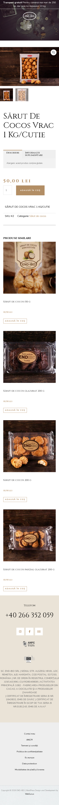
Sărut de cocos (37, 216)
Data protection (29, 763)
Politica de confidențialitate (29, 751)
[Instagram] (20, 631)
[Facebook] (29, 631)
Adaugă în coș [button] (15, 321)
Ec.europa (29, 757)
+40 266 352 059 (29, 615)
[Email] (39, 631)
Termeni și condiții (29, 745)
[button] (54, 52)
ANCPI (29, 739)
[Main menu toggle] (29, 26)
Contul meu (29, 733)
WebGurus (29, 794)
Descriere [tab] (12, 152)
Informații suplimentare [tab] (34, 154)
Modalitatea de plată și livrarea (29, 769)
